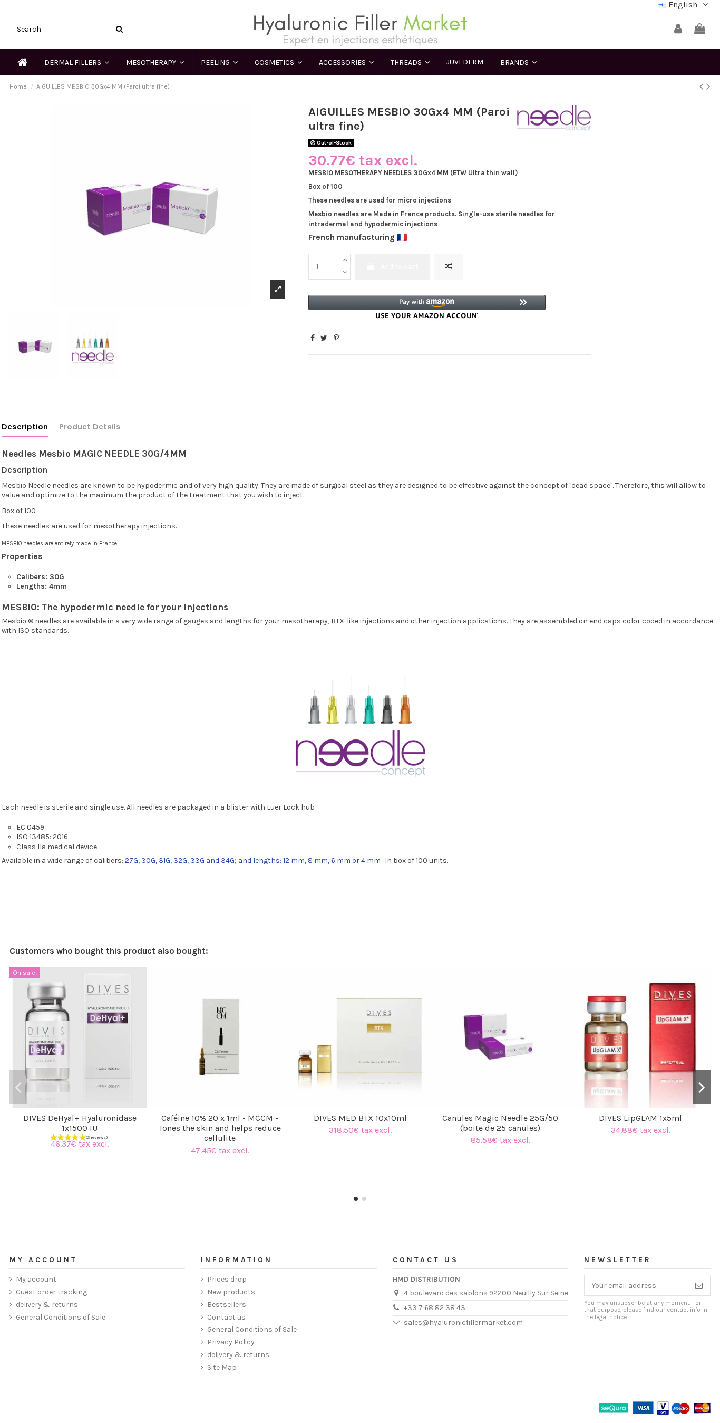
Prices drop (227, 1279)
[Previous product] (702, 86)
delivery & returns (47, 1304)
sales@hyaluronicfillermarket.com (463, 1322)
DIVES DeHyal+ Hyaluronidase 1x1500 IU (80, 1123)
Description (25, 426)
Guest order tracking (51, 1291)
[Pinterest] (336, 338)
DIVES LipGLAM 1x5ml (640, 1118)
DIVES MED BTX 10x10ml (360, 1118)
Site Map (222, 1367)
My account (36, 1279)
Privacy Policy (231, 1342)
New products (231, 1291)
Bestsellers (226, 1304)
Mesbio (14, 621)
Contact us (226, 1317)
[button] (427, 307)
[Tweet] (323, 338)
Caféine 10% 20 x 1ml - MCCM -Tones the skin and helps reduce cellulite (220, 1128)
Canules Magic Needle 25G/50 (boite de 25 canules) (500, 1123)
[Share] (312, 338)
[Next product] (708, 86)
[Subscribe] (699, 1285)
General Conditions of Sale (60, 1317)
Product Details (90, 426)
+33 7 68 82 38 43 (434, 1307)
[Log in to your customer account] (678, 29)
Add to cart (400, 266)
